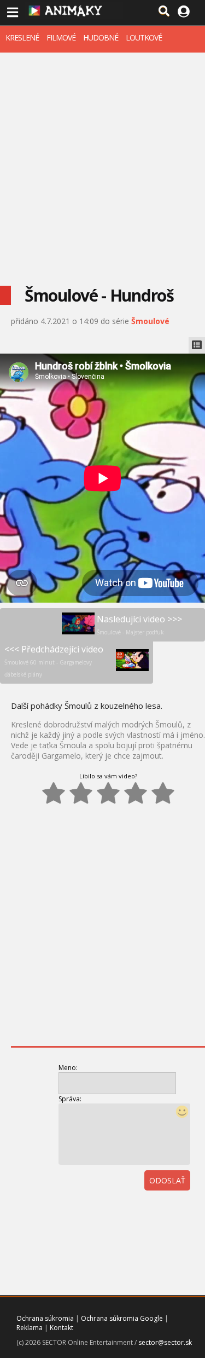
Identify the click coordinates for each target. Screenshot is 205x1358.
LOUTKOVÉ (144, 37)
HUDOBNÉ (100, 37)
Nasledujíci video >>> (139, 624)
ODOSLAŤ (167, 1180)
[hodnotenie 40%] (81, 793)
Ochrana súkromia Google (122, 1318)
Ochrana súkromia (45, 1318)
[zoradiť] (190, 1210)
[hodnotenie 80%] (135, 793)
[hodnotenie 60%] (108, 793)
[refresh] (166, 1210)
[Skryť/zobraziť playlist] (197, 345)
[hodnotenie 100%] (163, 793)
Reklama (29, 1327)
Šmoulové (150, 321)
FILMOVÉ (60, 37)
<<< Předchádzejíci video (53, 660)
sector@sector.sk (165, 1342)
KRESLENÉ (22, 37)
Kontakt (61, 1327)
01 (142, 1211)
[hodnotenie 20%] (53, 793)
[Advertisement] (102, 160)
